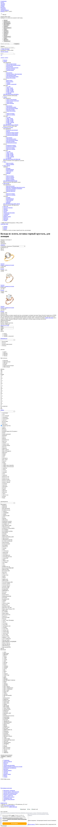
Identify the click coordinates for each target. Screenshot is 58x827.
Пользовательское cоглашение (8, 812)
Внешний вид (4, 338)
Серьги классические (11, 99)
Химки (5, 38)
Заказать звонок (4, 51)
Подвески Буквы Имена (12, 135)
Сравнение (3, 8)
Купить (2, 268)
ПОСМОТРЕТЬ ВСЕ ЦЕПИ (10, 181)
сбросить (9, 756)
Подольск (6, 32)
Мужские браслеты (10, 189)
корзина (2, 11)
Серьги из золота (10, 113)
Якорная (8, 173)
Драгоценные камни (11, 75)
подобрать (3, 756)
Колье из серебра (10, 179)
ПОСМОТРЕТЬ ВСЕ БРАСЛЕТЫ (11, 203)
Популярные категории (6, 788)
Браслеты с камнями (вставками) (14, 188)
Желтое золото (9, 81)
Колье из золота (10, 178)
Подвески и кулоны (8, 127)
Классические (9, 66)
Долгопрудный (7, 23)
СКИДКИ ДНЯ (4, 224)
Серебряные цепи (7, 798)
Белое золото (9, 80)
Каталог (5, 60)
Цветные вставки (10, 109)
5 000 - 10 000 (9, 88)
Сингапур (8, 172)
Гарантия (5, 215)
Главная (5, 226)
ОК (1, 329)
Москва (5, 20)
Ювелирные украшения (9, 790)
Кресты (8, 131)
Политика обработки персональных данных (26, 812)
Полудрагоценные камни (12, 76)
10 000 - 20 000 (9, 89)
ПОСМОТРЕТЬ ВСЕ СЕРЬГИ (10, 125)
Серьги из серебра (10, 114)
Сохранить (16, 43)
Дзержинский (7, 21)
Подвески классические (12, 130)
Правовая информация (42, 812)
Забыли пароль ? (31, 824)
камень (2, 410)
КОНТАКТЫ (4, 803)
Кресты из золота (10, 147)
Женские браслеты (10, 191)
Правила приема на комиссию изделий (12, 766)
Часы (4, 161)
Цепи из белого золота (8, 796)
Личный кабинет (5, 10)
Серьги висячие (10, 103)
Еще (4, 800)
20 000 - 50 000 (9, 90)
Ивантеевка (6, 24)
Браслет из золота (10, 193)
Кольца (5, 61)
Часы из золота (9, 163)
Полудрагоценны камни (12, 108)
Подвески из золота (11, 145)
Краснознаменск (7, 27)
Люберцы (6, 30)
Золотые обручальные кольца (13, 65)
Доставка (3, 3)
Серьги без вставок (10, 111)
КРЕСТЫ (5, 206)
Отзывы (2, 6)
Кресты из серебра (10, 149)
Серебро (8, 83)
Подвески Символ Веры (12, 133)
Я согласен (14, 823)
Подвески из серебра (11, 146)
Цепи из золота (10, 175)
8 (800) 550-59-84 (49, 317)
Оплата (2, 2)
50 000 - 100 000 (10, 91)
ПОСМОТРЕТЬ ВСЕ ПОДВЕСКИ (11, 159)
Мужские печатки (10, 69)
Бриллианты (9, 72)
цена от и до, (5, 325)
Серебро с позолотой (11, 84)
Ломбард (3, 5)
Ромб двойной (9, 170)
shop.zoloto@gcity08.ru (9, 805)
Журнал (5, 775)
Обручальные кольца (11, 63)
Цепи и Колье (6, 165)
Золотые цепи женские (8, 799)
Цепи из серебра (10, 177)
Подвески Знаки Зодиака (12, 132)
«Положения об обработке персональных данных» (12, 817)
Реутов (5, 35)
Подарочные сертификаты (9, 767)
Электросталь (7, 41)
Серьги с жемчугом (8, 795)
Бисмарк (8, 168)
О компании (4, 1)
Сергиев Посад (7, 36)
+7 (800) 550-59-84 (5, 49)
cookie (13, 815)
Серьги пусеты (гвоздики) (12, 100)
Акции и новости (7, 761)
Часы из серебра (10, 164)
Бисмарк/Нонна (10, 169)
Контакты (3, 7)
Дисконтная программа (9, 212)
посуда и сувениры (8, 207)
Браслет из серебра (10, 195)
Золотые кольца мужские (12, 67)
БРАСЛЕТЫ (6, 183)
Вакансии (5, 217)
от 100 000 (8, 93)
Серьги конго (9, 102)
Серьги (5, 97)
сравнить (3, 244)
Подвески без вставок (11, 142)
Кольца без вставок (10, 77)
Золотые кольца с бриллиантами (14, 74)
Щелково (6, 39)
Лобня (5, 29)
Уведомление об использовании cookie (39, 814)
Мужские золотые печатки (9, 794)
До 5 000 (8, 86)
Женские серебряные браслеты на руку (15, 187)
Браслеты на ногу (10, 186)
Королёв (6, 26)
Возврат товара (7, 216)
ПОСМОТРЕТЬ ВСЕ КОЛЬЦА (11, 94)
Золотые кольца (10, 70)
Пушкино (6, 33)
